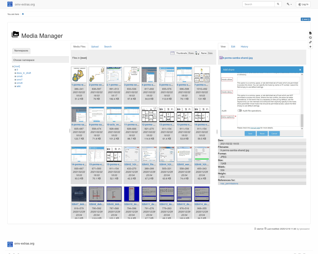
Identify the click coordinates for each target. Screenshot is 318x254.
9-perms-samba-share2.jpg (238, 57)
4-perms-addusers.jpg (154, 84)
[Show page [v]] (310, 33)
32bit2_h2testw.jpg (135, 164)
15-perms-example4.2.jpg (121, 164)
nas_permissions (229, 183)
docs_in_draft (24, 72)
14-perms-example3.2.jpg (86, 164)
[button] (289, 4)
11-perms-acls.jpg (134, 124)
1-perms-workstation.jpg (85, 84)
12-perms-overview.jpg (154, 124)
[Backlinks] (310, 42)
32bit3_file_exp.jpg (152, 164)
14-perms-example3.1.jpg (208, 124)
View (223, 46)
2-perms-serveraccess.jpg (103, 84)
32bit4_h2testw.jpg (170, 164)
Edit (233, 46)
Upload (95, 46)
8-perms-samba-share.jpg (86, 124)
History (244, 46)
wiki (19, 86)
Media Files (79, 46)
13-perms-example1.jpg (172, 124)
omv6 (20, 76)
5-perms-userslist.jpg (171, 84)
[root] (17, 66)
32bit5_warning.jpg (188, 164)
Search (108, 46)
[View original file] (262, 101)
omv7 (20, 79)
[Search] (278, 4)
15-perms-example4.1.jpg (103, 164)
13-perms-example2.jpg (190, 124)
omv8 (20, 82)
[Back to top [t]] (310, 46)
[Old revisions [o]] (310, 37)
